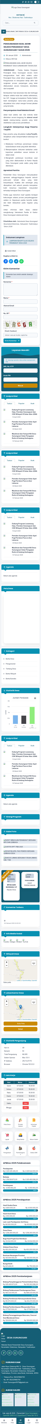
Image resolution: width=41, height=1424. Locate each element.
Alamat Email (8, 306)
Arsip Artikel (11, 396)
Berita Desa (9, 39)
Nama (6, 298)
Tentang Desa (11, 669)
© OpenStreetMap (26, 980)
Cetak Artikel (11, 251)
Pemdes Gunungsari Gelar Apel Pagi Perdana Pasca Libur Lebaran (24, 424)
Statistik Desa (12, 690)
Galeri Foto (11, 831)
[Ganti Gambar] (11, 331)
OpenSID (34, 980)
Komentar (7, 282)
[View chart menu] (35, 698)
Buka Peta (21, 1023)
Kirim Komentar (11, 341)
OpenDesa (21, 1415)
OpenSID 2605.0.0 (9, 1415)
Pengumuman (11, 664)
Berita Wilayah (11, 674)
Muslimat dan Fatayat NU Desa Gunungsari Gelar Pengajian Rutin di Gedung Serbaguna (24, 436)
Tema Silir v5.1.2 (32, 1415)
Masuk (20, 386)
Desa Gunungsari (31, 1413)
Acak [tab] (32, 403)
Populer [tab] (21, 403)
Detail (20, 1029)
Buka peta (7, 982)
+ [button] (6, 962)
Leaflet (18, 980)
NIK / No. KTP (8, 366)
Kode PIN (6, 375)
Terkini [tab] (9, 403)
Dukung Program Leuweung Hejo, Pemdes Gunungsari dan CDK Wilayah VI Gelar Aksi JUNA (24, 412)
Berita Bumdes (11, 679)
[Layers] (33, 963)
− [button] (6, 965)
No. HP (6, 313)
